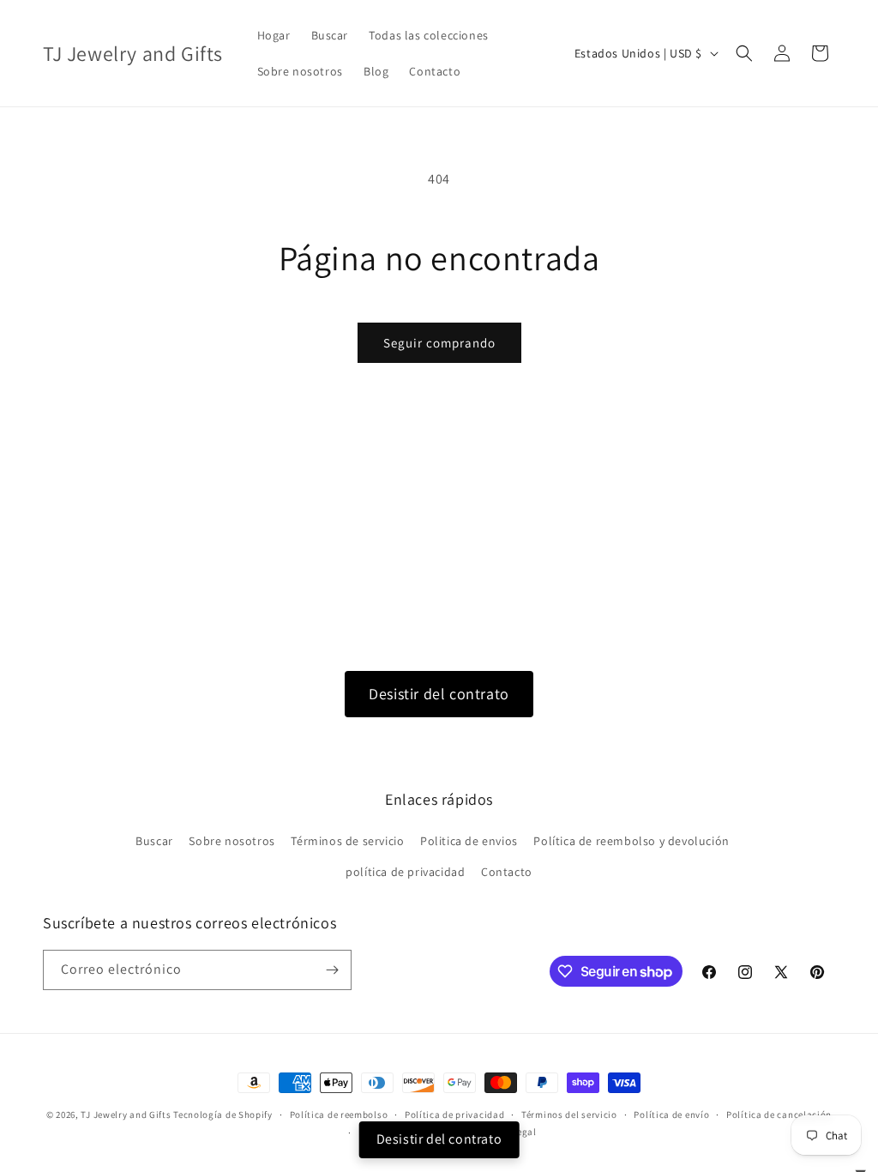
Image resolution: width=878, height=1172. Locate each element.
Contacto (506, 871)
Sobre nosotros (231, 841)
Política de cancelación (779, 1115)
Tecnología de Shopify (223, 1115)
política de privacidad (405, 871)
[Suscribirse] (332, 970)
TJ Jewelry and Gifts (126, 1115)
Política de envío (671, 1115)
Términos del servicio (569, 1115)
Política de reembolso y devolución (631, 841)
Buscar (154, 841)
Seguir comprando (439, 343)
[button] (744, 53)
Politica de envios (469, 841)
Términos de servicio (347, 841)
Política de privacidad (454, 1115)
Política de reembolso (339, 1115)
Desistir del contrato (439, 694)
